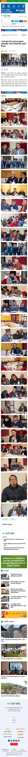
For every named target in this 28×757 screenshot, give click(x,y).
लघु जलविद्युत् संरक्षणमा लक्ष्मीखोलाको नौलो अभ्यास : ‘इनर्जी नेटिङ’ (18, 605)
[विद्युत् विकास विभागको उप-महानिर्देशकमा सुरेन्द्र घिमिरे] (5, 576)
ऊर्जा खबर (5, 51)
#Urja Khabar (13, 519)
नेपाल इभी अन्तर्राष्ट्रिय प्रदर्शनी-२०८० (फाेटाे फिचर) (11, 659)
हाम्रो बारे (14, 720)
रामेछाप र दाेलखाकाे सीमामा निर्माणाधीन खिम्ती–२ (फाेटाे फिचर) (13, 640)
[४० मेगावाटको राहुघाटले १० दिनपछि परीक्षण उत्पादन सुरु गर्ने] (5, 599)
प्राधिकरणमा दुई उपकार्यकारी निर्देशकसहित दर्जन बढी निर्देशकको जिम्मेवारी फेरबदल (14, 548)
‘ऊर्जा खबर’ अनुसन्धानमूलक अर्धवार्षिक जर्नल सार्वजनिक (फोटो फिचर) (13, 677)
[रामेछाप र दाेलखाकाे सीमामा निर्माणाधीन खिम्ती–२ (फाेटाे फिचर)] (14, 631)
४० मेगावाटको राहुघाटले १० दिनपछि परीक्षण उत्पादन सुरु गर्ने (18, 597)
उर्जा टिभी (13, 744)
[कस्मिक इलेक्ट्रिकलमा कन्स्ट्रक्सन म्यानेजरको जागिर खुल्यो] (5, 584)
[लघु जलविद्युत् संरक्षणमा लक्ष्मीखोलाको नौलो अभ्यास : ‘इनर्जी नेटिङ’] (5, 606)
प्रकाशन (17, 21)
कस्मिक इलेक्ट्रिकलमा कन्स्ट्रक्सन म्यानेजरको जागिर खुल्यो (14, 544)
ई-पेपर (22, 21)
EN (25, 21)
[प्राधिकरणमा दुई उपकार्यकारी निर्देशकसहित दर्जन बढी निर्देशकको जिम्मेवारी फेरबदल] (5, 591)
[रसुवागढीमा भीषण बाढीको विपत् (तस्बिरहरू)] (14, 687)
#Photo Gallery (5, 519)
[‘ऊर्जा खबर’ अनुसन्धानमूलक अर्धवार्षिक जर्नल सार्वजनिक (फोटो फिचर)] (14, 668)
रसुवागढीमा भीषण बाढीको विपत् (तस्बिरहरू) (10, 696)
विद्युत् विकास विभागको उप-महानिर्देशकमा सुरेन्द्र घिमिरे (14, 540)
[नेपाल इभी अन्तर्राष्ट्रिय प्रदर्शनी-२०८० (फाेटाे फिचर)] (14, 650)
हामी (14, 722)
